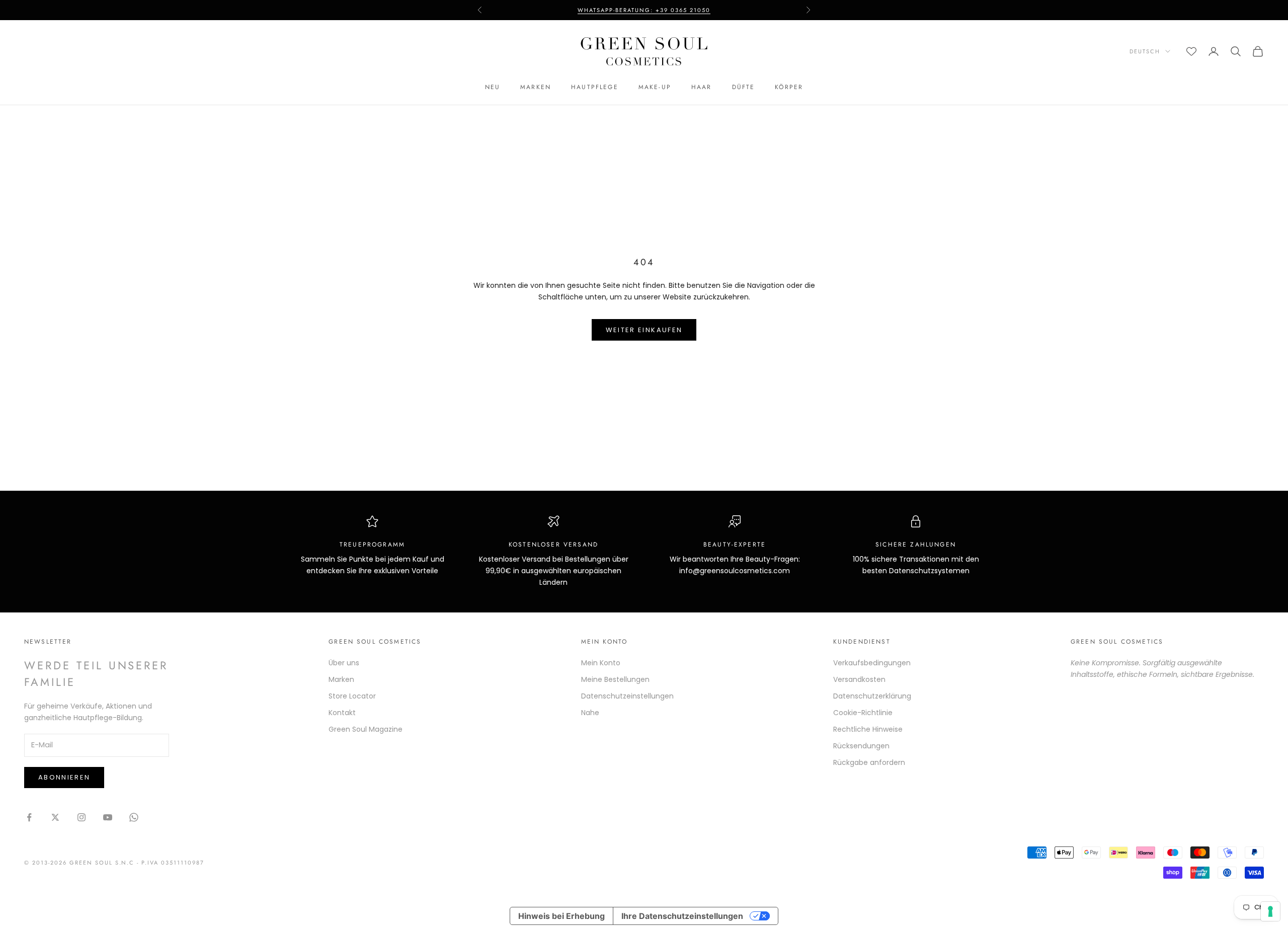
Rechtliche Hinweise (868, 729)
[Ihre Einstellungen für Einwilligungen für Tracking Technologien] (1270, 911)
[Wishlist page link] (1191, 51)
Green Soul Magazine (366, 729)
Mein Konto (600, 663)
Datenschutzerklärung (872, 696)
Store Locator (352, 696)
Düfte (743, 87)
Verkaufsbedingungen (872, 663)
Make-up (654, 87)
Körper (789, 87)
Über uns (344, 663)
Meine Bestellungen (615, 679)
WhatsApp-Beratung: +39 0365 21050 (644, 10)
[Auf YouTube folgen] (108, 817)
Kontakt (342, 713)
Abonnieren (64, 777)
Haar (701, 87)
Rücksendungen (861, 746)
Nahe (590, 713)
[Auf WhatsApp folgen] (134, 817)
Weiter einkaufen (644, 330)
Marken (535, 87)
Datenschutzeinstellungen (627, 696)
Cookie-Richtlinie (863, 713)
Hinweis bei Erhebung (561, 916)
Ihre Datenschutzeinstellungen (682, 916)
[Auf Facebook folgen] (29, 817)
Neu (492, 87)
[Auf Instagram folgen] (81, 817)
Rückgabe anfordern (869, 762)
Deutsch (1145, 51)
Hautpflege (594, 87)
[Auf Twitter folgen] (55, 817)
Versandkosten (859, 679)
